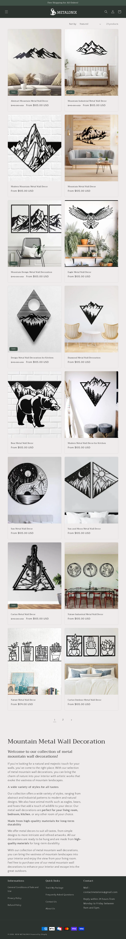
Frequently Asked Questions (60, 895)
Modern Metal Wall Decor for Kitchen (87, 443)
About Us (50, 908)
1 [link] (54, 720)
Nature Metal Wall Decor (23, 700)
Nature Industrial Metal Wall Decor (85, 614)
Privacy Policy (14, 898)
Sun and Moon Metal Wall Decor (84, 529)
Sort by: (73, 24)
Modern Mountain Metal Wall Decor (29, 186)
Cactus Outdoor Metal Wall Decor (84, 700)
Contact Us (51, 902)
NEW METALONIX (22, 934)
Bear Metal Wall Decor (22, 443)
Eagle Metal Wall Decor (79, 272)
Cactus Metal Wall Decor (23, 614)
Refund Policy (14, 905)
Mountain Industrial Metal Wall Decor (87, 101)
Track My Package (54, 888)
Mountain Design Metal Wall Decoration (31, 272)
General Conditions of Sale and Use (23, 889)
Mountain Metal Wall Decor (82, 186)
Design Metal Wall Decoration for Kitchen (32, 358)
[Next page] (71, 720)
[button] (6, 11)
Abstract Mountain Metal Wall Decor (29, 101)
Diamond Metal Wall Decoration (84, 358)
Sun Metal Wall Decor (22, 529)
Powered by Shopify (38, 934)
